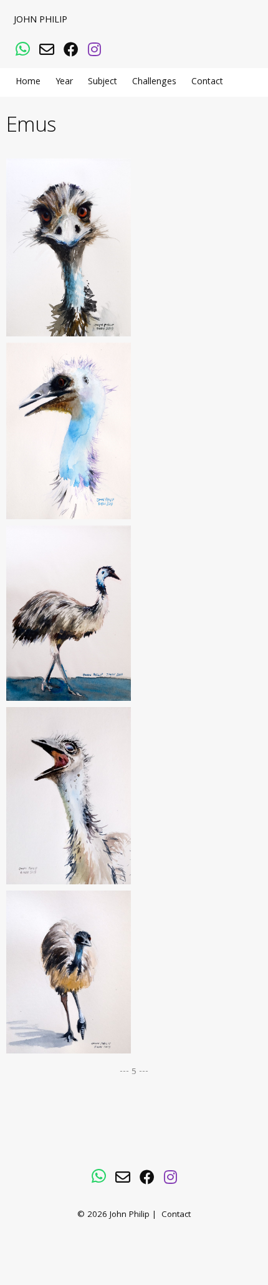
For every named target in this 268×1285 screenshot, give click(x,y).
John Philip (40, 20)
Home (28, 82)
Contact (207, 82)
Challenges (154, 82)
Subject (102, 82)
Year (64, 82)
